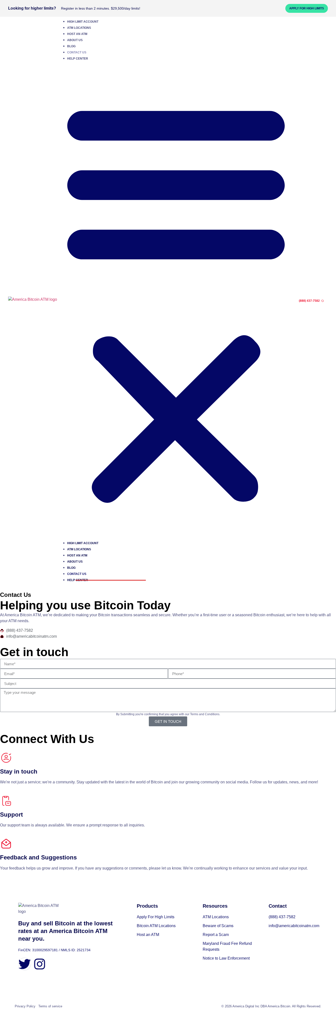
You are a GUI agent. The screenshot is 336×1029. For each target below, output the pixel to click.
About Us (75, 40)
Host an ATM (77, 34)
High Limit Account (82, 21)
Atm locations (79, 28)
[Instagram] (39, 964)
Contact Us (76, 52)
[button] (176, 301)
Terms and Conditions (204, 714)
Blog (71, 46)
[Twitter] (24, 964)
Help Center (77, 58)
